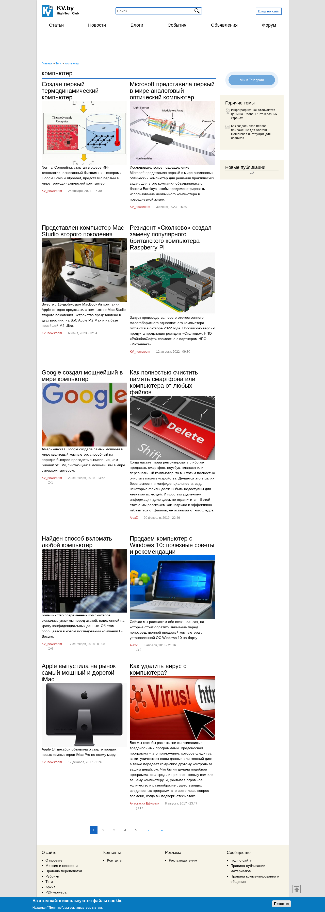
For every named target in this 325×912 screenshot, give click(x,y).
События (177, 25)
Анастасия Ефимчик (144, 803)
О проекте (53, 860)
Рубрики (52, 876)
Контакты (114, 860)
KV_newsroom (52, 191)
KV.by (65, 8)
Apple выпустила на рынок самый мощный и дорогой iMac (79, 673)
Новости (97, 25)
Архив (50, 887)
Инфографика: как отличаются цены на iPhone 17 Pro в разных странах (254, 114)
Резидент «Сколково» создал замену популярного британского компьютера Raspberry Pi (171, 237)
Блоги (137, 25)
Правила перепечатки (63, 871)
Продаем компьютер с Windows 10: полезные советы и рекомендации (172, 545)
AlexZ (134, 518)
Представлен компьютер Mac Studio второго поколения (83, 231)
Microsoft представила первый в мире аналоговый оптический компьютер (172, 91)
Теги (49, 882)
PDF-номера (56, 892)
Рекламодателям (183, 860)
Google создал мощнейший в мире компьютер (82, 375)
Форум (269, 25)
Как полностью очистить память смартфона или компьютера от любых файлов (164, 382)
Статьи (56, 25)
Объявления (224, 25)
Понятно (281, 904)
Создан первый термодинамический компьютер (70, 91)
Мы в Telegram (252, 80)
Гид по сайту (241, 860)
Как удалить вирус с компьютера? (158, 669)
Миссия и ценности (61, 866)
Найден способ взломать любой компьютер (77, 541)
